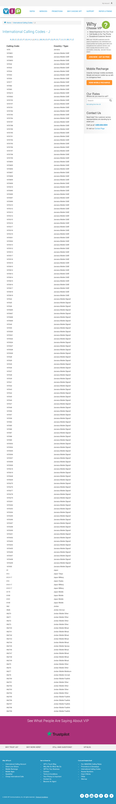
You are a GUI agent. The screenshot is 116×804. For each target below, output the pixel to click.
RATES (32, 11)
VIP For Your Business (51, 769)
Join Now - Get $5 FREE (99, 57)
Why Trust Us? (11, 747)
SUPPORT (90, 11)
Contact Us (47, 779)
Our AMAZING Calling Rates (91, 764)
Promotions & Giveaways (90, 766)
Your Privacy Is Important (52, 776)
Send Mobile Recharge (99, 82)
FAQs (83, 776)
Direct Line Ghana (12, 766)
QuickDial (9, 774)
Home (9, 22)
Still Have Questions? (62, 747)
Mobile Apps (10, 771)
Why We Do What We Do (52, 766)
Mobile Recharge (12, 769)
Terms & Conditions (50, 774)
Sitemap (84, 779)
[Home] (12, 11)
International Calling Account (16, 764)
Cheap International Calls (15, 776)
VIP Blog (87, 747)
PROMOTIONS (57, 11)
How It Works (86, 774)
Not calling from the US (94, 104)
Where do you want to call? (97, 96)
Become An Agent (49, 781)
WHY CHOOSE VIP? (74, 11)
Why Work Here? (33, 747)
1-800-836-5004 (101, 125)
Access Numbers (87, 771)
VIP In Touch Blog (49, 764)
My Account (106, 3)
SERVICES (43, 11)
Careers (46, 771)
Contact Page (100, 128)
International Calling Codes (23, 22)
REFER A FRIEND (105, 11)
